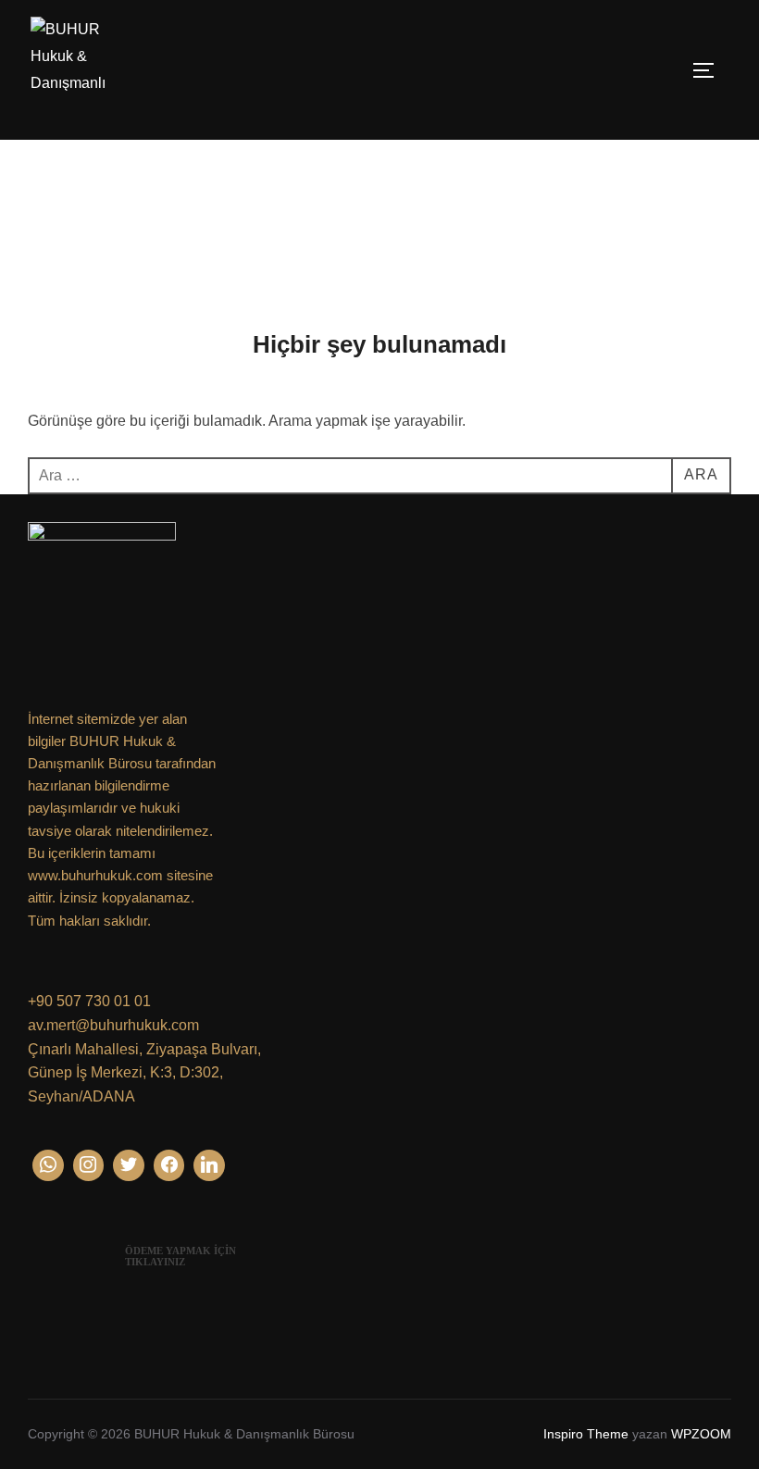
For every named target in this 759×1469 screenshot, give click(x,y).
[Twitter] (128, 1165)
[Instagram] (88, 1165)
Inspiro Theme (585, 1433)
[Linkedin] (209, 1165)
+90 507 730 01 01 (89, 1001)
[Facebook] (169, 1165)
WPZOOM (701, 1433)
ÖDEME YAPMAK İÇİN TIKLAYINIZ (180, 1256)
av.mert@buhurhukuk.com (113, 1025)
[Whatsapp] (48, 1165)
